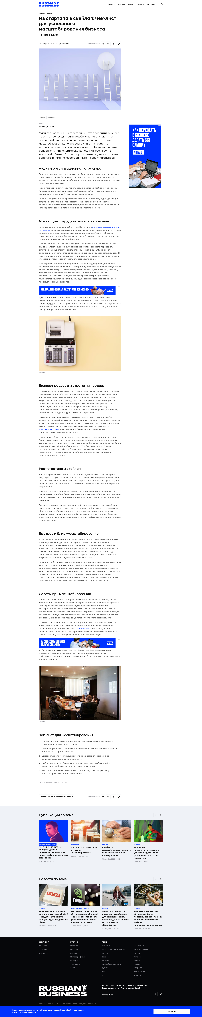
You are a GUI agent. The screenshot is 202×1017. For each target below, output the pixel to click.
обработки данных (74, 1010)
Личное (137, 957)
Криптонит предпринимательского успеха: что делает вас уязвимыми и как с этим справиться (146, 852)
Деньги (137, 953)
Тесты (73, 968)
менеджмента (84, 629)
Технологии (139, 971)
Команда (43, 946)
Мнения (131, 4)
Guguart (67, 782)
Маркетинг (139, 946)
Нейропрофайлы (78, 957)
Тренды (137, 975)
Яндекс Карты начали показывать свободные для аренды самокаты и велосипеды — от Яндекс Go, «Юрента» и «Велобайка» (115, 918)
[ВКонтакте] (161, 994)
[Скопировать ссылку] (119, 44)
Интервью (150, 4)
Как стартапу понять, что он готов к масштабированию (84, 850)
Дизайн (105, 968)
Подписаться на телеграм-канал (56, 797)
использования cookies (53, 1010)
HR (103, 971)
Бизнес (50, 13)
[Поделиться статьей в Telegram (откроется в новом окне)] (103, 44)
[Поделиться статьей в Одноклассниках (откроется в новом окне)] (113, 44)
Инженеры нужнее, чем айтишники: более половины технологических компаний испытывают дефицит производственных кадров (148, 918)
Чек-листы (75, 964)
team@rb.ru (107, 995)
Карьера (106, 960)
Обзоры (140, 4)
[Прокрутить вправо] (161, 815)
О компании (44, 949)
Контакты (43, 953)
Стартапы (50, 117)
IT (103, 975)
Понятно (172, 1011)
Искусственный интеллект (114, 949)
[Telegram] (155, 994)
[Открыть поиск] (162, 4)
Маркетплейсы (141, 949)
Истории (121, 4)
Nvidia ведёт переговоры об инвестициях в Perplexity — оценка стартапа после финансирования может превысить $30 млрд (85, 916)
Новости (111, 4)
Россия (137, 964)
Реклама (106, 946)
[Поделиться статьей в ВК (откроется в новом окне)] (108, 44)
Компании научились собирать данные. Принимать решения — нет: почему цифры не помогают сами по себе (53, 852)
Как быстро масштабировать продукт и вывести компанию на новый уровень (116, 851)
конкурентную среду (49, 429)
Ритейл (137, 960)
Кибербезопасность (111, 964)
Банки (105, 953)
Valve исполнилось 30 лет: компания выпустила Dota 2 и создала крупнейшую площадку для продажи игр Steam (53, 916)
